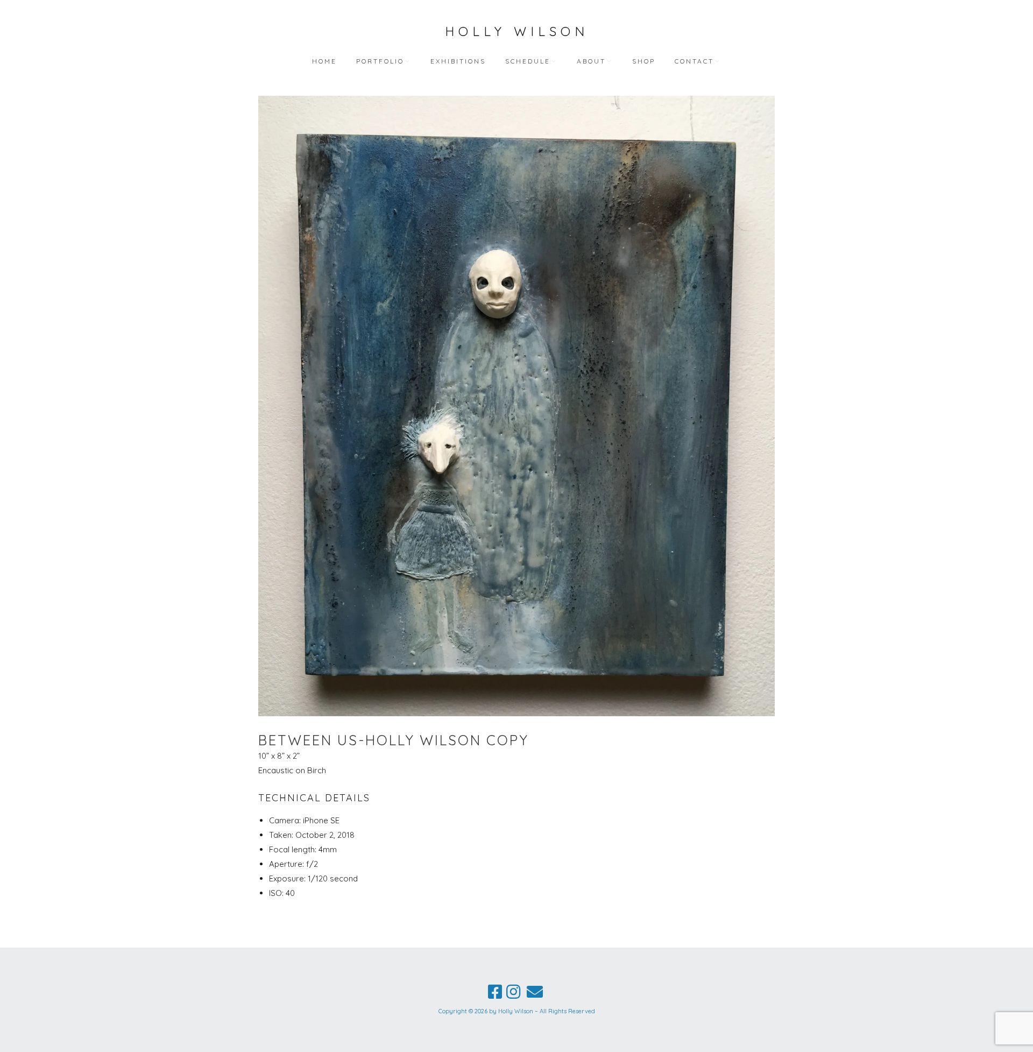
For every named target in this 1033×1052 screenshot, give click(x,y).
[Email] (535, 991)
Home (324, 61)
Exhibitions (458, 61)
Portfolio (380, 61)
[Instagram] (513, 991)
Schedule (527, 61)
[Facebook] (495, 991)
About (591, 61)
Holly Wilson (517, 31)
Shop (643, 61)
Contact (694, 61)
